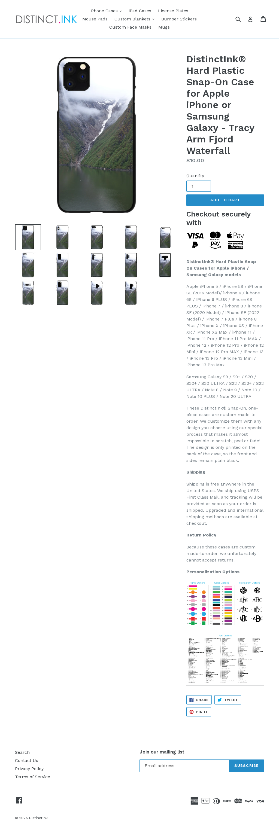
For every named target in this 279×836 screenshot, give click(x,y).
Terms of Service (32, 776)
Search (22, 752)
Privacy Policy (29, 768)
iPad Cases (140, 10)
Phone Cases (108, 10)
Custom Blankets (135, 19)
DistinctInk (38, 818)
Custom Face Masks (130, 27)
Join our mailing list (162, 752)
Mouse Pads (95, 19)
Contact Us (26, 760)
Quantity (195, 175)
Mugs (164, 27)
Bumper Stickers (179, 19)
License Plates (173, 10)
